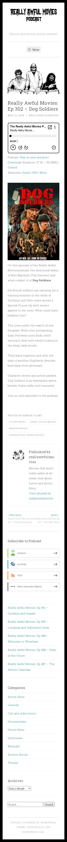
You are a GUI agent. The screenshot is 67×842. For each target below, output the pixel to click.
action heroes (17, 422)
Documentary (17, 721)
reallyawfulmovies (44, 115)
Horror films (32, 415)
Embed (12, 167)
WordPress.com (33, 831)
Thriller (13, 763)
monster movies (18, 428)
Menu (35, 49)
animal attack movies (43, 422)
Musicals (14, 746)
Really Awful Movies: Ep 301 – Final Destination (20, 519)
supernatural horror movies (26, 435)
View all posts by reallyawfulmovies (41, 495)
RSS (35, 172)
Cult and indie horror (22, 713)
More (43, 172)
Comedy (13, 705)
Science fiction (18, 754)
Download (14, 162)
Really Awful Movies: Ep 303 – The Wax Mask (46, 519)
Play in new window (34, 157)
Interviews (15, 738)
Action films (16, 697)
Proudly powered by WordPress (33, 822)
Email (26, 172)
